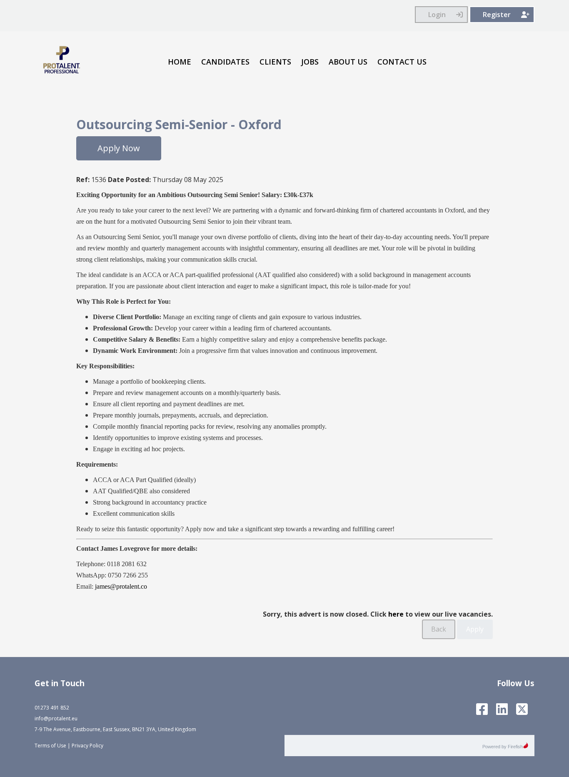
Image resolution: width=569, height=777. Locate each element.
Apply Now (118, 148)
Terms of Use (50, 745)
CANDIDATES (225, 62)
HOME (179, 62)
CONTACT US (402, 62)
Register (497, 14)
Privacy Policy (87, 745)
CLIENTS (275, 62)
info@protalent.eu (56, 718)
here (396, 614)
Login (437, 14)
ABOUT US (348, 62)
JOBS (310, 62)
